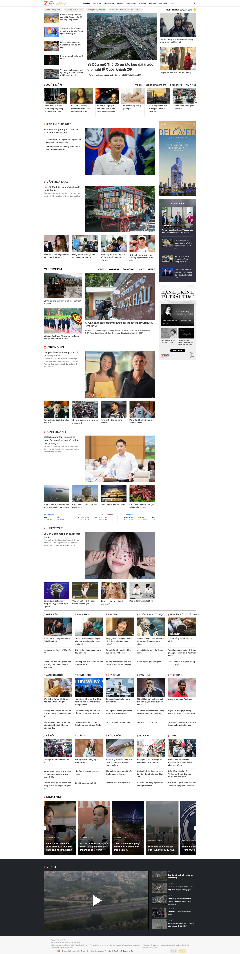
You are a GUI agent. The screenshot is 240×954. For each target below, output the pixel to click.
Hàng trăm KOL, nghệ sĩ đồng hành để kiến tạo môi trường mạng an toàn (88, 702)
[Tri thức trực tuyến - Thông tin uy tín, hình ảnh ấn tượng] (55, 3)
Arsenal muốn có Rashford (180, 699)
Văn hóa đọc (57, 182)
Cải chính (163, 3)
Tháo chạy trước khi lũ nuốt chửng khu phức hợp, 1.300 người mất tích (179, 901)
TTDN (173, 735)
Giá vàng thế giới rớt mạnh (113, 504)
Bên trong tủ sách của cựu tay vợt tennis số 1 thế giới (142, 258)
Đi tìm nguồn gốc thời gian (149, 662)
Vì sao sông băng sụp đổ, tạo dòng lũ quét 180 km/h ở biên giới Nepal (71, 72)
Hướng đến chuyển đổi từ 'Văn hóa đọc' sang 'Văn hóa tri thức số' (58, 713)
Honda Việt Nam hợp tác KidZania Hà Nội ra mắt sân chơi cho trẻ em (180, 762)
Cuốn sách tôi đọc (151, 614)
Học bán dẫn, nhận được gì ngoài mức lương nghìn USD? (181, 259)
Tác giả (113, 614)
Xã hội (50, 735)
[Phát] (96, 900)
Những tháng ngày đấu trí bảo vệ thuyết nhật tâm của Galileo (106, 109)
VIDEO (51, 867)
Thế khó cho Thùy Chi (147, 722)
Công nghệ (131, 3)
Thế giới (170, 884)
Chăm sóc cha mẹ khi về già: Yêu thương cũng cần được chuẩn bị (87, 641)
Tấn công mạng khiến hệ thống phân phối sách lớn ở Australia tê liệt (182, 653)
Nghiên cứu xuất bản (184, 614)
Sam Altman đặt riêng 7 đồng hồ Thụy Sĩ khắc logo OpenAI (56, 604)
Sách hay (97, 3)
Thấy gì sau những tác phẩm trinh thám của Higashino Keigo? (119, 641)
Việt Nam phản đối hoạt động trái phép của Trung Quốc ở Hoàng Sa (71, 31)
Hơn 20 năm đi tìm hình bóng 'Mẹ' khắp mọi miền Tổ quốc (54, 109)
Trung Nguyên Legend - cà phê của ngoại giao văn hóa (185, 342)
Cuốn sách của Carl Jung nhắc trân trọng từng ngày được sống (150, 641)
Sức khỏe (114, 735)
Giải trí (81, 735)
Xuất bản (86, 3)
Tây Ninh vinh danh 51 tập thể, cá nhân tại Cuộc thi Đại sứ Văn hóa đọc (57, 725)
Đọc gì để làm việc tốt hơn (141, 601)
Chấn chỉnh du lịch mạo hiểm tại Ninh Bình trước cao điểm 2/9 (150, 774)
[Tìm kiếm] (194, 3)
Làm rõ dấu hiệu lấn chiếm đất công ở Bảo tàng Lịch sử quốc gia (57, 786)
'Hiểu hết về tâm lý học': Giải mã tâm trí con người (176, 321)
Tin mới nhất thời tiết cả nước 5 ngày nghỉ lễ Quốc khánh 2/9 (115, 75)
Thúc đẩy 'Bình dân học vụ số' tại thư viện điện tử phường (113, 257)
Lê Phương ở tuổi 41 (87, 783)
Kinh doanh (109, 3)
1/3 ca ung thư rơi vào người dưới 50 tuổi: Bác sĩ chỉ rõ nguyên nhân (119, 762)
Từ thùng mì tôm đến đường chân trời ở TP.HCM (158, 109)
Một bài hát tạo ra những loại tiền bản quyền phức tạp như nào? (150, 702)
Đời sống (142, 3)
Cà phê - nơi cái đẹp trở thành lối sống (168, 341)
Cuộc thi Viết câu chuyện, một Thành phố (126, 10)
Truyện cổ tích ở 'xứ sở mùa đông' (175, 73)
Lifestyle (152, 3)
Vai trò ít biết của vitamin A (118, 783)
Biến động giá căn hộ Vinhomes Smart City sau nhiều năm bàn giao (179, 774)
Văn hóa (120, 3)
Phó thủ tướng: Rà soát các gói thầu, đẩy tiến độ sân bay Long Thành (71, 17)
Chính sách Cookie (121, 951)
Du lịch (144, 735)
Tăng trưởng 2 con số (97, 10)
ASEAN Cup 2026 (53, 10)
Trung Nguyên (163, 286)
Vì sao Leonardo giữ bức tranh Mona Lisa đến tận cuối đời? (80, 109)
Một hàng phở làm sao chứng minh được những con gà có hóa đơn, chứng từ (61, 440)
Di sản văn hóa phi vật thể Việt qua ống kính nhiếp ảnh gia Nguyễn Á (57, 664)
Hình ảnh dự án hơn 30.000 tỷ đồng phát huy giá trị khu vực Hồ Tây (57, 774)
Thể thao (176, 675)
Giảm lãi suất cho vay (74, 10)
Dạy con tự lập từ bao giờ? (118, 722)
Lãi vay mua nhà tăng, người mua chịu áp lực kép (70, 45)
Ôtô (169, 872)
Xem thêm (177, 348)
